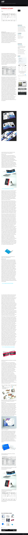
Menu (14, 5)
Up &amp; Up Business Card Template (13, 530)
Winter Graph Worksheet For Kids (21, 26)
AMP (2, 2)
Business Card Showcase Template (21, 50)
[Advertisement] (9, 26)
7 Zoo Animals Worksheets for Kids (21, 46)
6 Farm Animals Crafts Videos (21, 51)
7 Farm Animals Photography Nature (22, 27)
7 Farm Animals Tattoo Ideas (21, 52)
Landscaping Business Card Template (5, 530)
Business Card (3, 527)
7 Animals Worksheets (20, 45)
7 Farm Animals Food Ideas (21, 49)
